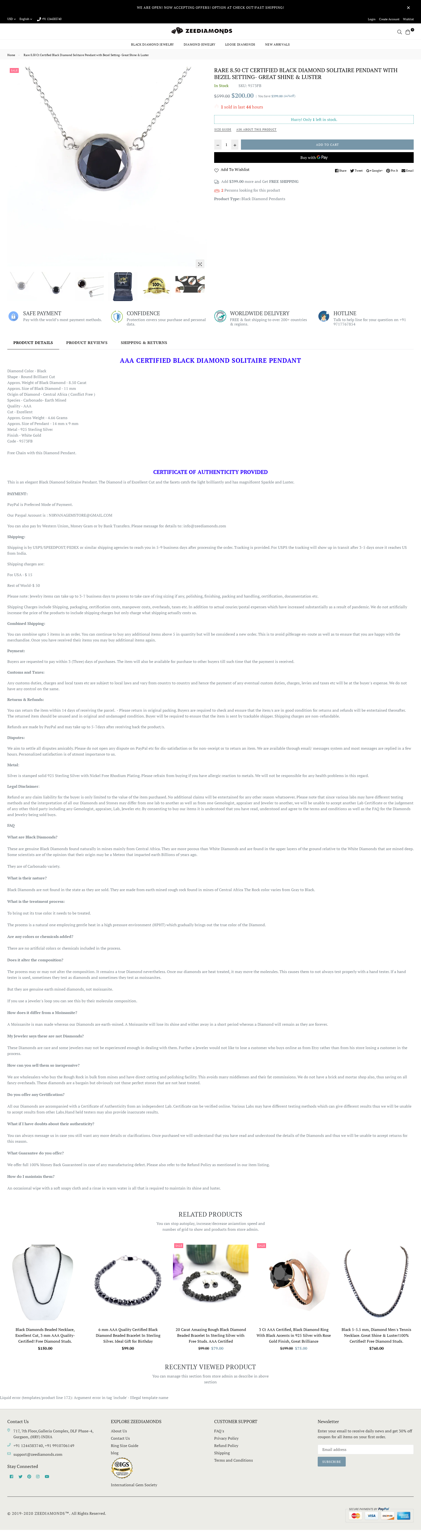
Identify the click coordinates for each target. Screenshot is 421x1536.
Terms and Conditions (233, 1460)
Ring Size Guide (124, 1445)
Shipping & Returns (144, 342)
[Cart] (408, 31)
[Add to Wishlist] (77, 1263)
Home (11, 55)
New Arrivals (277, 44)
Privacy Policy (226, 1438)
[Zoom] (200, 263)
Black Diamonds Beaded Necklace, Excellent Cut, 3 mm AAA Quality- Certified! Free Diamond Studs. (45, 1335)
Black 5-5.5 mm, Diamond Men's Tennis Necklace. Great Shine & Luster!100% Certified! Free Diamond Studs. (376, 1335)
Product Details (33, 342)
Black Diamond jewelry (152, 44)
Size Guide (222, 129)
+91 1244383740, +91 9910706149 (43, 1445)
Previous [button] (13, 169)
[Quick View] (77, 1253)
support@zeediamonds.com (37, 1454)
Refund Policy (226, 1445)
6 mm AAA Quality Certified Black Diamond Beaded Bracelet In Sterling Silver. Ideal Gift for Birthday (128, 1335)
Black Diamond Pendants (263, 198)
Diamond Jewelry (199, 44)
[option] (107, 166)
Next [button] (200, 169)
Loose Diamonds (240, 44)
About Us (119, 1431)
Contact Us (120, 1438)
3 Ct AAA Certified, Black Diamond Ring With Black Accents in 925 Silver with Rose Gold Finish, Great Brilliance (294, 1335)
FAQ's (219, 1431)
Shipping (222, 1453)
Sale (14, 70)
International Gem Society (134, 1484)
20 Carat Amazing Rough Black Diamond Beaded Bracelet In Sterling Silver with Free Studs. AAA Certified (211, 1335)
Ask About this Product (256, 129)
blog (114, 1453)
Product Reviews (87, 342)
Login (371, 19)
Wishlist (408, 19)
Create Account (389, 19)
